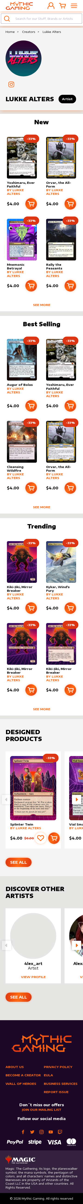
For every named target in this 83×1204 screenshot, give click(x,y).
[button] (76, 799)
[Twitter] (32, 1132)
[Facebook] (23, 1132)
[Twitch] (60, 1132)
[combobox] (41, 19)
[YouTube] (50, 1132)
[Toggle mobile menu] (74, 5)
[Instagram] (41, 1132)
